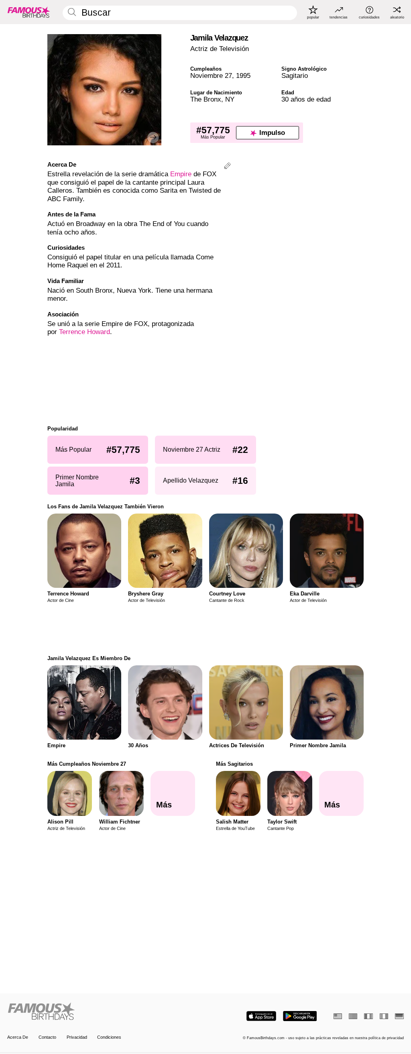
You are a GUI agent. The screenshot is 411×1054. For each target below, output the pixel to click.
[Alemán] (399, 1016)
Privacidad (77, 1037)
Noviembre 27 (211, 76)
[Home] (104, 1011)
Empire (180, 174)
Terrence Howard (84, 332)
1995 (243, 76)
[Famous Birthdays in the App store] (261, 1016)
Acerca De (17, 1037)
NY (229, 99)
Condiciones (109, 1037)
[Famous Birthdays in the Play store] (300, 1016)
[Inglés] (338, 1016)
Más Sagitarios (234, 764)
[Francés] (368, 1016)
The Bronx (205, 99)
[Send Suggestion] (227, 166)
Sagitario (294, 76)
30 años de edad (306, 99)
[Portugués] (353, 1016)
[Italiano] (384, 1016)
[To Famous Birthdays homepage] (29, 12)
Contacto (47, 1037)
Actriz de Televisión (219, 49)
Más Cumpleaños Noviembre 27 (86, 764)
